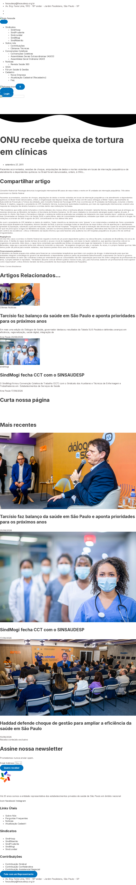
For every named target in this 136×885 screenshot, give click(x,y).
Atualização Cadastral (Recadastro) (28, 77)
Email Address (7, 763)
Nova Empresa (18, 75)
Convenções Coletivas (16, 51)
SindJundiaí (16, 35)
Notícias (9, 61)
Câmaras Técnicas (20, 48)
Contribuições (18, 45)
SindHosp (15, 29)
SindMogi (15, 37)
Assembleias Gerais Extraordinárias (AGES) (32, 56)
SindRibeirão (17, 40)
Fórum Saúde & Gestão (17, 69)
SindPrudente (17, 32)
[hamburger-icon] (4, 22)
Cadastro (9, 72)
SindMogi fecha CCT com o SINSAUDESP (42, 375)
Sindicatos (10, 27)
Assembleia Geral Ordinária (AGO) (28, 59)
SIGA (8, 67)
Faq (12, 80)
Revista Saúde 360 (20, 64)
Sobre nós (10, 43)
